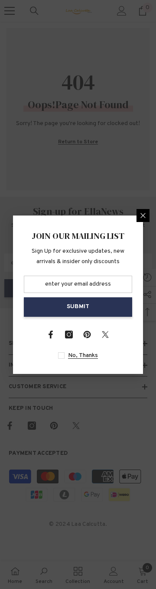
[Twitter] (105, 334)
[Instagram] (69, 334)
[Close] (143, 215)
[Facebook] (51, 334)
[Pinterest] (87, 334)
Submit (78, 306)
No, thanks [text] (83, 355)
